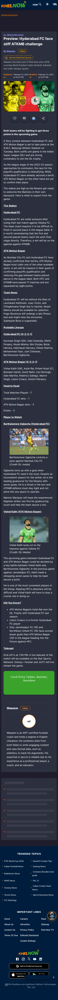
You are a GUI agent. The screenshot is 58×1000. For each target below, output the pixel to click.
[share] (43, 118)
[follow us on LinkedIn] (40, 959)
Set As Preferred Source (20, 57)
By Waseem (9, 51)
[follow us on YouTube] (34, 959)
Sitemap (45, 924)
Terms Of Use (11, 935)
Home (7, 919)
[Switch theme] (47, 4)
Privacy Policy (27, 930)
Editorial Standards (29, 935)
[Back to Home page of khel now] (13, 5)
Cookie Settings (28, 941)
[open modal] (52, 915)
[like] (14, 118)
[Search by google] (40, 5)
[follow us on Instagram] (23, 959)
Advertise (25, 924)
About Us (9, 924)
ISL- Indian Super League (13, 35)
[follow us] (33, 118)
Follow (22, 51)
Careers (24, 919)
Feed (43, 919)
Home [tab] (36, 4)
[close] (54, 977)
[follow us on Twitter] (29, 959)
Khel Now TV (47, 930)
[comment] (24, 118)
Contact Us (9, 930)
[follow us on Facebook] (17, 959)
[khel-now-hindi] (54, 5)
